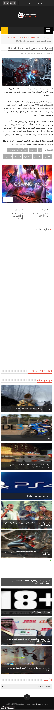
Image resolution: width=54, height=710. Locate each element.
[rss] (11, 3)
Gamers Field (42, 704)
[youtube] (14, 3)
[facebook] (4, 3)
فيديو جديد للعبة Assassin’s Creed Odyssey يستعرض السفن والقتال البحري (28, 582)
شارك (26, 156)
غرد (46, 156)
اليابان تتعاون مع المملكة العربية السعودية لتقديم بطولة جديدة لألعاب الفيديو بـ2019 (28, 640)
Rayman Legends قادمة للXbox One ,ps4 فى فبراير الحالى (28, 669)
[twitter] (7, 3)
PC (20, 38)
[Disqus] (27, 263)
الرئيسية (49, 3)
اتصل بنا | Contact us (27, 3)
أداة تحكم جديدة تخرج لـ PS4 (38, 496)
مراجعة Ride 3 (44, 438)
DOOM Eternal (10, 38)
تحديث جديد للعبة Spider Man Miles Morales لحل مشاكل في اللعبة (27, 553)
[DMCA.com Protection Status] (8, 708)
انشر (36, 156)
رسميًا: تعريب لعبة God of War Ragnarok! (33, 409)
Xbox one (33, 38)
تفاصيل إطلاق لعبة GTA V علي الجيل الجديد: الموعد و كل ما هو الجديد (27, 524)
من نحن (40, 3)
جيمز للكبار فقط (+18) (41, 612)
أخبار (41, 38)
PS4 (25, 38)
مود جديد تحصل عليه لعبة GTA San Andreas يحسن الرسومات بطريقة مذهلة (30, 465)
